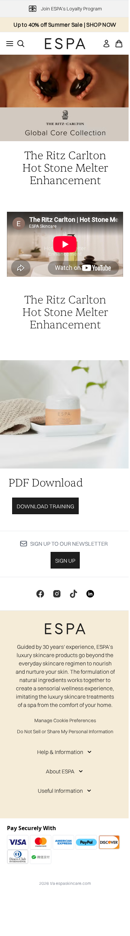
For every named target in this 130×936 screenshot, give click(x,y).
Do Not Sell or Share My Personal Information (65, 731)
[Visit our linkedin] (90, 593)
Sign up (65, 560)
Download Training (45, 506)
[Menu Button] (7, 44)
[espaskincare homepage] (65, 43)
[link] (106, 44)
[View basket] (118, 44)
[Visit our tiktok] (73, 593)
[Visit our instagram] (57, 593)
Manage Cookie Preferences (65, 720)
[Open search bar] (20, 44)
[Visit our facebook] (40, 593)
